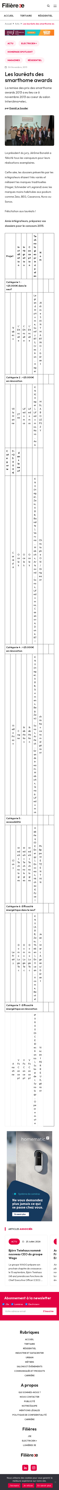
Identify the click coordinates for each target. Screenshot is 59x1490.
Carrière (29, 1375)
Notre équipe (29, 1405)
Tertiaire (26, 15)
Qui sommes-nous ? (29, 1392)
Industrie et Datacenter (29, 1353)
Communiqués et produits (29, 1371)
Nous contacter (29, 1396)
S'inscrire (48, 1311)
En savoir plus (44, 1485)
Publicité (29, 1401)
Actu (17, 24)
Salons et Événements (29, 1366)
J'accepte (14, 1485)
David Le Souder (18, 108)
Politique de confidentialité (29, 1415)
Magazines (14, 60)
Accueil (9, 15)
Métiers (29, 1362)
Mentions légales (29, 1410)
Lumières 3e (29, 1445)
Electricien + (29, 43)
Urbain (29, 1357)
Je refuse (28, 1485)
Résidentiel (45, 15)
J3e (29, 1436)
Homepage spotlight (20, 51)
